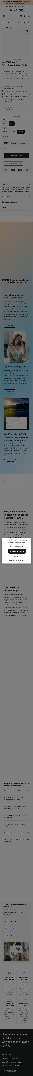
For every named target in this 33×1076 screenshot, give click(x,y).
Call (12, 929)
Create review (17, 59)
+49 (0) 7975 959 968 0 (11, 1062)
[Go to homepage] (16, 10)
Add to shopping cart (16, 155)
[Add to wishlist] (27, 31)
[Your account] (25, 16)
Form (13, 936)
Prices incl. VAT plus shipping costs (17, 143)
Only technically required (17, 560)
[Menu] (4, 16)
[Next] (28, 42)
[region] (16, 41)
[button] (16, 791)
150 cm (5, 131)
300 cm (5, 136)
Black (5, 123)
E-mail (13, 922)
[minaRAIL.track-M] (16, 41)
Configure (17, 556)
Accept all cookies (17, 551)
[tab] (16, 187)
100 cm (13, 131)
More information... (16, 544)
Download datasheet (15, 163)
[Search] (21, 16)
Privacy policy (14, 546)
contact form (12, 1070)
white (11, 123)
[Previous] (5, 42)
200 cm (21, 131)
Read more (10, 325)
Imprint (21, 546)
